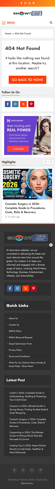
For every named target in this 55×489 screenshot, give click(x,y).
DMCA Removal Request (20, 337)
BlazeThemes (27, 483)
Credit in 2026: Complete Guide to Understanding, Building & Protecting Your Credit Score (28, 396)
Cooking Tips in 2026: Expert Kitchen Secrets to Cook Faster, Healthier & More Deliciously (28, 449)
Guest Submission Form (20, 343)
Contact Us (14, 324)
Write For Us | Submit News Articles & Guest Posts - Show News (27, 364)
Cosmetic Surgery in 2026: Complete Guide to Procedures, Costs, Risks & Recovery (25, 208)
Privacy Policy (15, 350)
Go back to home (27, 79)
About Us (13, 318)
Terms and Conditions (19, 356)
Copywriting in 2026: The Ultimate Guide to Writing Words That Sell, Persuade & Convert (26, 436)
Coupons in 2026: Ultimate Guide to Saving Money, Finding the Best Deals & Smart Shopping (29, 409)
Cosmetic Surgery (15, 196)
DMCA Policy (15, 331)
